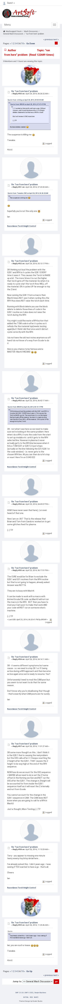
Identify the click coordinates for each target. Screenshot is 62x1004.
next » (56, 39)
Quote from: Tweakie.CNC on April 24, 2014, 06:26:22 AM (28, 193)
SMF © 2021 (29, 992)
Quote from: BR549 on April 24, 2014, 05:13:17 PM (25, 407)
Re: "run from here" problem (24, 91)
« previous (48, 39)
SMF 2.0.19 (19, 992)
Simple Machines (40, 992)
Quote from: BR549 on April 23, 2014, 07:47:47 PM (28, 104)
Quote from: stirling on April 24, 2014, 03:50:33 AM (26, 100)
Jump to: (17, 981)
